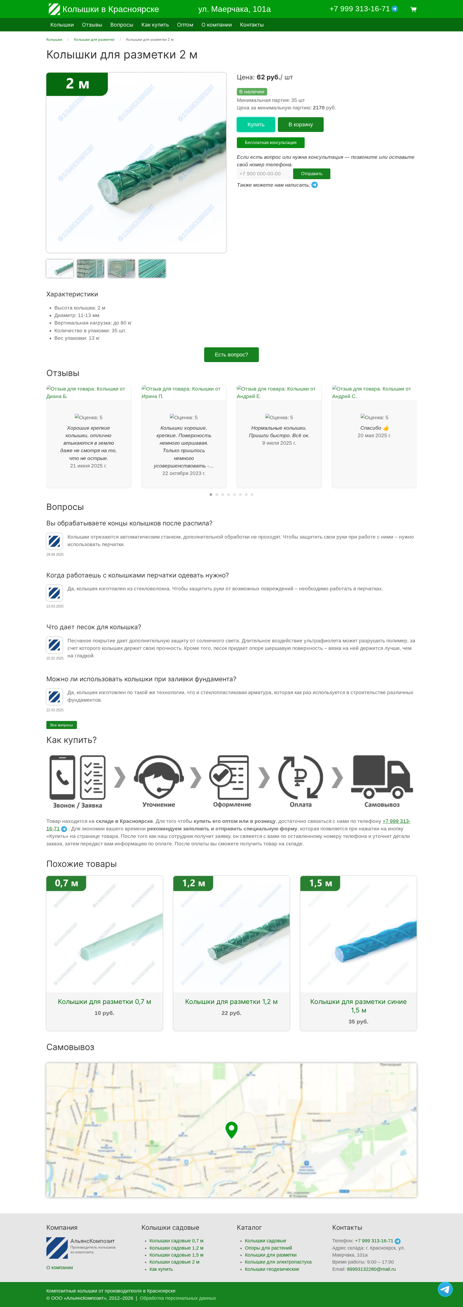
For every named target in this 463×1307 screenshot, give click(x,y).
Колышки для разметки (271, 1255)
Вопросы (121, 24)
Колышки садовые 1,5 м (176, 1255)
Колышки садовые (265, 1240)
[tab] (59, 268)
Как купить (155, 24)
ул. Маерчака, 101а (234, 9)
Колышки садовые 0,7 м (176, 1240)
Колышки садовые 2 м (174, 1262)
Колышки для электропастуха (278, 1262)
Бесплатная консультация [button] (271, 142)
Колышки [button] (62, 24)
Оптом (185, 24)
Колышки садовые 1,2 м (176, 1248)
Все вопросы (61, 725)
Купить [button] (256, 124)
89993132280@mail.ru (371, 1269)
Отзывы (92, 24)
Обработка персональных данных (178, 1298)
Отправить (311, 173)
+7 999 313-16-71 (360, 9)
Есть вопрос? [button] (231, 355)
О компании (216, 24)
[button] (413, 9)
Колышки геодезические (272, 1269)
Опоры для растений (268, 1248)
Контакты (252, 24)
